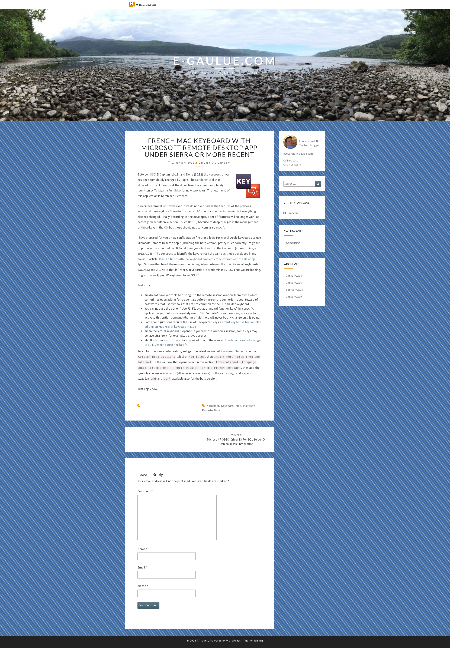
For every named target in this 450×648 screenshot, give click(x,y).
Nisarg (258, 640)
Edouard (204, 162)
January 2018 (294, 275)
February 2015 (294, 289)
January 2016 (294, 282)
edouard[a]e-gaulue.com (298, 153)
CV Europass (290, 160)
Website (142, 586)
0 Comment (223, 162)
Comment (145, 491)
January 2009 (294, 296)
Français (292, 213)
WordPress (233, 640)
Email (142, 567)
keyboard (227, 406)
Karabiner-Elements (234, 351)
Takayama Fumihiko (167, 190)
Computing (293, 242)
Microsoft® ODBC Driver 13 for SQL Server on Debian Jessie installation (236, 440)
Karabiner (201, 180)
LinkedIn (296, 164)
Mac (238, 406)
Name (142, 549)
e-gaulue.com (146, 4)
